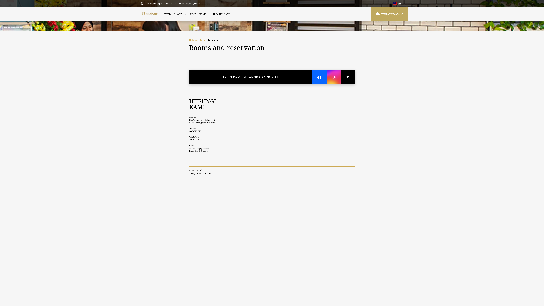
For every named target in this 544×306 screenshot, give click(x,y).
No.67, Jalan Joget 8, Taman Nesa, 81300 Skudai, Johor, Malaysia (203, 121)
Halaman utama (197, 39)
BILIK (193, 14)
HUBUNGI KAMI (221, 14)
